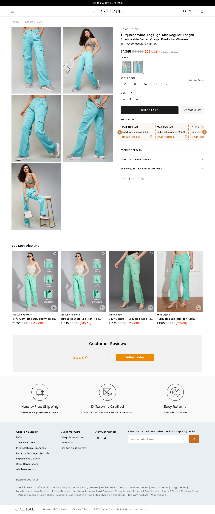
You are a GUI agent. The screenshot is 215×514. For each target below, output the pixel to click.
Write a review (134, 357)
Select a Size (128, 78)
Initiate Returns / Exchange (31, 448)
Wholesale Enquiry (26, 469)
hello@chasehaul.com (73, 437)
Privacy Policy (80, 509)
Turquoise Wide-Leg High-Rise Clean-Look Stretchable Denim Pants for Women (80, 319)
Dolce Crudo (33, 22)
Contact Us (67, 443)
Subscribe (194, 436)
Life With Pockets (22, 314)
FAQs (19, 437)
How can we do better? (73, 448)
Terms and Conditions (55, 509)
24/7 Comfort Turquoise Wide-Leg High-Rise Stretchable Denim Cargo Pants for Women (35, 319)
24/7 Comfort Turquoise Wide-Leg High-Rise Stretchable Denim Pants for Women (131, 319)
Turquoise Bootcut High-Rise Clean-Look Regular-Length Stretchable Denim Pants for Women (175, 319)
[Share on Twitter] (134, 178)
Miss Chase (115, 314)
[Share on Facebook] (129, 178)
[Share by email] (142, 178)
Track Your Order (25, 443)
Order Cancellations (27, 464)
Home (15, 22)
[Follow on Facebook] (105, 439)
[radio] (126, 67)
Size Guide (198, 80)
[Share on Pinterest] (138, 178)
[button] (192, 110)
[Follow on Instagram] (98, 439)
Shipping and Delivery (28, 459)
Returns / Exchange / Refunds (32, 453)
